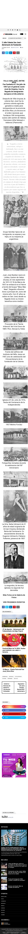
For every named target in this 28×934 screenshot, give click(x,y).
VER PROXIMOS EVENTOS (14, 602)
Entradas (5, 923)
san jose (16, 678)
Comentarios (6, 924)
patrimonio (10, 678)
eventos (2, 905)
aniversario (5, 676)
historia (4, 678)
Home (4, 932)
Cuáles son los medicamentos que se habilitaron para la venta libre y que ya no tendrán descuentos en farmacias (13, 849)
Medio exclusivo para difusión (13, 932)
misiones (14, 38)
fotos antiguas (18, 676)
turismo (3, 914)
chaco (2, 898)
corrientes (3, 901)
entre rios (11, 676)
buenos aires (3, 896)
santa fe (3, 912)
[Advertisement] (14, 14)
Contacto (23, 932)
